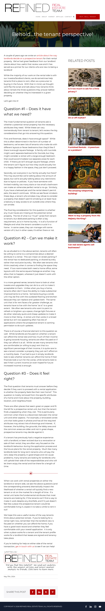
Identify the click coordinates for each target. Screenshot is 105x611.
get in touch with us (24, 546)
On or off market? (77, 117)
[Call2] (31, 551)
